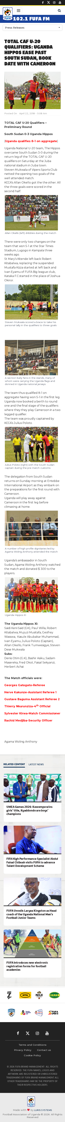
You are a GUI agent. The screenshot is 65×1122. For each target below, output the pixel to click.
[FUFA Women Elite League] (12, 1012)
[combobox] (32, 28)
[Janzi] (11, 995)
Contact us (44, 1050)
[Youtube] (60, 3)
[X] (48, 3)
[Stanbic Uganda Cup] (25, 1012)
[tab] (15, 765)
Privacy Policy (23, 1050)
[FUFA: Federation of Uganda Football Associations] (8, 14)
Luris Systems (43, 1110)
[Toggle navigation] (18, 11)
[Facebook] (43, 3)
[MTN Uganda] (25, 995)
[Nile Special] (40, 995)
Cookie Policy (32, 1055)
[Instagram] (54, 3)
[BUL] (54, 995)
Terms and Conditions (33, 1044)
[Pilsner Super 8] (53, 1012)
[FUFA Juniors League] (39, 1013)
